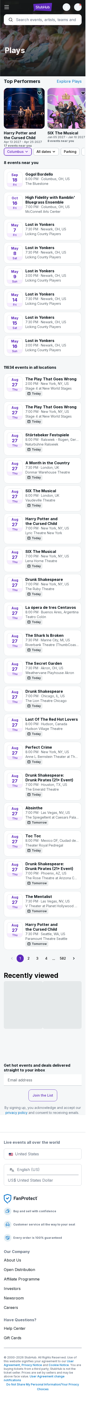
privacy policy (16, 1113)
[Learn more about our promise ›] (21, 1198)
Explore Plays (69, 81)
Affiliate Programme (22, 1279)
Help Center (15, 1328)
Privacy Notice (32, 1365)
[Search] (43, 19)
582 (63, 958)
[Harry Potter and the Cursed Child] (24, 118)
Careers (11, 1307)
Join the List (43, 1095)
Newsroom (14, 1298)
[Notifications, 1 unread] (78, 7)
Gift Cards (12, 1337)
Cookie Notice (59, 1365)
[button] (17, 7)
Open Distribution (19, 1269)
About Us (12, 1260)
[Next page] (73, 958)
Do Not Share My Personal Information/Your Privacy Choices (42, 1387)
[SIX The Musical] (67, 115)
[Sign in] (66, 7)
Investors (12, 1288)
